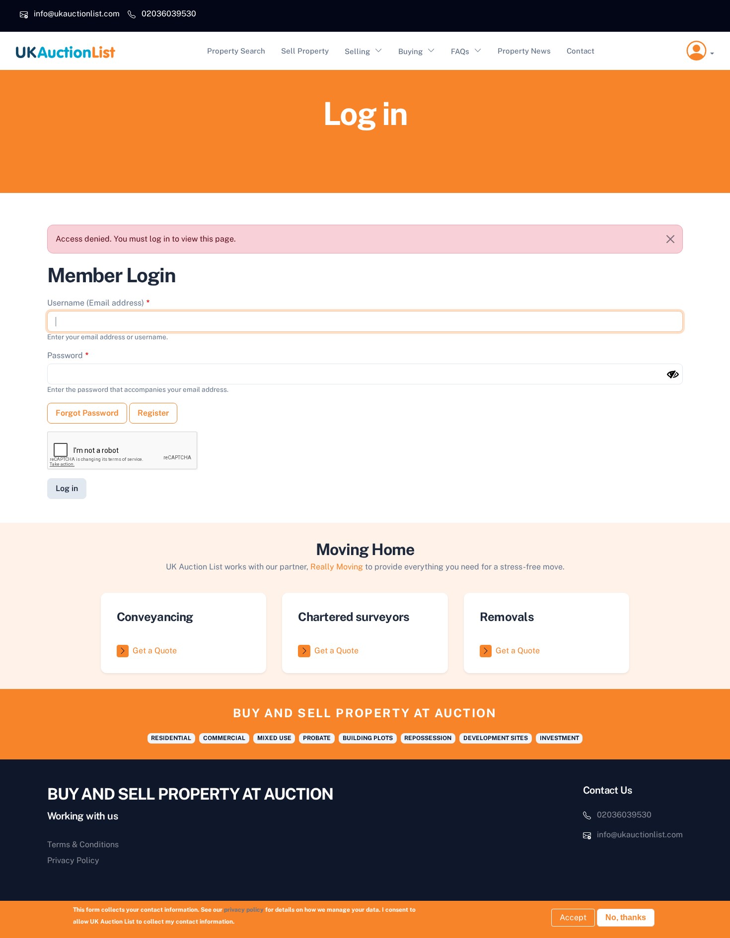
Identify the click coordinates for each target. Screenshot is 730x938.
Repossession (427, 738)
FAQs (460, 51)
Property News (524, 51)
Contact (580, 51)
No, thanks (625, 917)
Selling (357, 51)
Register (153, 413)
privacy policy (244, 909)
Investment (559, 738)
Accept (573, 917)
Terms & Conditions (83, 844)
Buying (410, 51)
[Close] (670, 239)
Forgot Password (87, 413)
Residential (171, 738)
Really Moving (336, 566)
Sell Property (305, 51)
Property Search (236, 51)
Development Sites (495, 738)
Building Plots (368, 738)
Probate (317, 738)
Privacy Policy (73, 860)
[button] (700, 51)
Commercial (224, 738)
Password (65, 355)
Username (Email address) (95, 303)
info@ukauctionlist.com (77, 13)
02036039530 (169, 13)
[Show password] (673, 374)
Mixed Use (274, 738)
